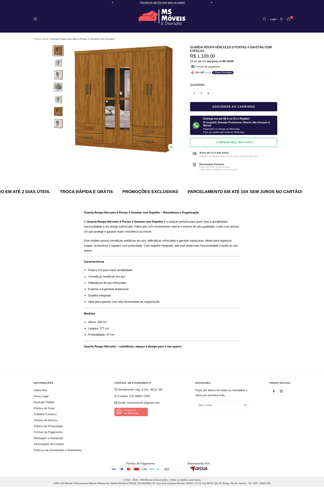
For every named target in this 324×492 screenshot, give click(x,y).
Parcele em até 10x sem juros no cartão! (162, 2)
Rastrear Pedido (44, 402)
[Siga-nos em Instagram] (281, 391)
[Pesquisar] (264, 18)
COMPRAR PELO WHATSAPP (234, 142)
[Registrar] (245, 405)
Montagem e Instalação (48, 438)
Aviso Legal (41, 396)
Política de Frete (44, 408)
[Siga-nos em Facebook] (273, 391)
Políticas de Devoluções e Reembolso (58, 450)
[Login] (281, 18)
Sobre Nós (40, 390)
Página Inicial (41, 38)
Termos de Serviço (45, 420)
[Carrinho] (288, 18)
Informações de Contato (49, 444)
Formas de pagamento (207, 66)
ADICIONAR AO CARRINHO (233, 106)
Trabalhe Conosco (45, 414)
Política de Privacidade (48, 426)
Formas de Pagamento (48, 432)
